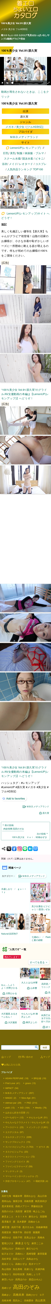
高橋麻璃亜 (42, 1231)
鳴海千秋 (17, 1236)
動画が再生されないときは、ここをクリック (25, 94)
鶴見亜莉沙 (41, 1204)
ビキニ (39, 158)
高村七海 (6, 1199)
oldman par (10, 1106)
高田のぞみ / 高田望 (12, 1215)
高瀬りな (28, 1273)
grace (28, 1087)
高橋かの (20, 1252)
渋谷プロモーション (15, 1185)
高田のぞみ (26, 1290)
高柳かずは (21, 1267)
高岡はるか (7, 1252)
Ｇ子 (41, 1298)
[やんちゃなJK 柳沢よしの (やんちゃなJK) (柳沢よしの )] (29, 1012)
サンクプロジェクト (15, 1145)
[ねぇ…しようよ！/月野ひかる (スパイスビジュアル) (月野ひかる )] (9, 983)
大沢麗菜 (12, 1026)
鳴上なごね (39, 1215)
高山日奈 (42, 1199)
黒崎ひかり (32, 1298)
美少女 (20, 127)
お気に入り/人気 (10, 1068)
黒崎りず (6, 1291)
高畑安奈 (6, 1236)
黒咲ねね (6, 1204)
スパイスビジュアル (15, 1150)
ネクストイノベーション (17, 1160)
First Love (10, 1087)
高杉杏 (27, 1236)
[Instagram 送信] (19, 848)
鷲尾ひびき (7, 1247)
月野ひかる (11, 996)
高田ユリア (19, 1262)
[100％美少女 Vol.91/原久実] (25, 192)
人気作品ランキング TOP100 (25, 169)
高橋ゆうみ (34, 1225)
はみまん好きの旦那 (15, 1116)
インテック (34, 1131)
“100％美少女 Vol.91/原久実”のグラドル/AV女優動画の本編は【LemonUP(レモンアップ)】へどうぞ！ (25, 394)
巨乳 (6, 153)
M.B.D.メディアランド (24, 137)
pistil (7, 1111)
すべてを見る (39, 965)
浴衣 (4, 164)
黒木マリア (34, 1267)
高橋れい (20, 1257)
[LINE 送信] (25, 848)
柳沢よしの (31, 1026)
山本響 (33, 991)
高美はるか (30, 1241)
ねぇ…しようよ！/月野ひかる (9, 989)
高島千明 (17, 1241)
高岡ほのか (21, 1283)
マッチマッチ (12, 1175)
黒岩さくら (7, 1267)
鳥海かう (6, 1278)
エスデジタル (12, 1136)
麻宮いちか (7, 1283)
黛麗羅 (36, 1236)
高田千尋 (16, 1231)
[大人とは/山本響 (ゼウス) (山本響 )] (29, 980)
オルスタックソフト (15, 1141)
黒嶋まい (6, 1298)
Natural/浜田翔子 (9, 933)
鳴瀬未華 (17, 1199)
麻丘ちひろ (32, 1252)
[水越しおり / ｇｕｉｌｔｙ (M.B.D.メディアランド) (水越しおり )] (15, 901)
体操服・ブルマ (34, 153)
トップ (6, 1061)
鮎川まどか (7, 1257)
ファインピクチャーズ (16, 1170)
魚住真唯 (17, 1273)
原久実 (45, 812)
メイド (13, 164)
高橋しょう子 (33, 1278)
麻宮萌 (27, 1215)
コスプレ (41, 164)
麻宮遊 (6, 1231)
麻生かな (33, 1220)
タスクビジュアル (14, 1155)
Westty (38, 1111)
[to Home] (25, 18)
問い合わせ (25, 1061)
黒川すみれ (28, 1231)
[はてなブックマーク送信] (30, 848)
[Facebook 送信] (14, 848)
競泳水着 (27, 158)
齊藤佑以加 (37, 1210)
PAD (29, 1106)
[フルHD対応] (35, 127)
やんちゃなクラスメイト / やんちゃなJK (25, 1126)
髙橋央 (41, 1241)
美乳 (12, 153)
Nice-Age (26, 1101)
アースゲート (12, 1131)
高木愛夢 (21, 1225)
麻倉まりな (22, 1247)
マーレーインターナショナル (19, 1180)
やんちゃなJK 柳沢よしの (29, 1019)
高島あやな (32, 1262)
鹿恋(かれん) (35, 1283)
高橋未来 (18, 1298)
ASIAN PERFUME (14, 1082)
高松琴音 (6, 1262)
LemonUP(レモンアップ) (25, 147)
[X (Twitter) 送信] (9, 848)
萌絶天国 (40, 1185)
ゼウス (42, 1150)
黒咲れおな (30, 1199)
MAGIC (9, 1101)
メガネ (9, 127)
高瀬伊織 (40, 1273)
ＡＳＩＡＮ (21, 1220)
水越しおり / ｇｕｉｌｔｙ (13, 908)
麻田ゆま (6, 1241)
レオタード (26, 164)
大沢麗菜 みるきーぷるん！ (9, 1019)
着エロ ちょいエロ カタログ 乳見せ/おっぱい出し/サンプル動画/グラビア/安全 (25, 37)
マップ (45, 1061)
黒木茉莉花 (7, 1210)
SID (22, 1111)
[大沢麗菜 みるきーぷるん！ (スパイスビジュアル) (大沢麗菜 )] (9, 1012)
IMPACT (9, 1092)
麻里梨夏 (42, 1257)
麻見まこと (7, 1220)
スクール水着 (12, 158)
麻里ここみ (37, 1247)
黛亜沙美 (17, 1204)
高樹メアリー (22, 1210)
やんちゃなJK (36, 1121)
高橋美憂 (28, 1204)
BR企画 (37, 1082)
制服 (19, 153)
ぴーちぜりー (12, 1121)
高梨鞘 (43, 1220)
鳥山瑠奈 (6, 1273)
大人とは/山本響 (29, 985)
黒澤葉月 (6, 1225)
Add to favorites (15, 798)
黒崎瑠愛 (31, 1257)
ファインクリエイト (15, 1165)
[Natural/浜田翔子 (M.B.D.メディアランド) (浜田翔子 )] (15, 928)
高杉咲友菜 (19, 1278)
